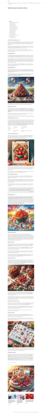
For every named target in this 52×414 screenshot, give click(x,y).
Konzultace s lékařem (12, 36)
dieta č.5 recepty (14, 58)
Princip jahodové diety (12, 23)
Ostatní (33, 364)
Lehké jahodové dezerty (12, 30)
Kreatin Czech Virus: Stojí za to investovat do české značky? (12, 401)
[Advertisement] (21, 15)
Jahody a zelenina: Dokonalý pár (13, 28)
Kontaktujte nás (14, 362)
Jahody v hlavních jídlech (13, 31)
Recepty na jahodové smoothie (13, 29)
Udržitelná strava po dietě (13, 37)
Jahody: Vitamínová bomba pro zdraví (14, 22)
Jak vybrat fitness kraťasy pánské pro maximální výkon (20, 401)
